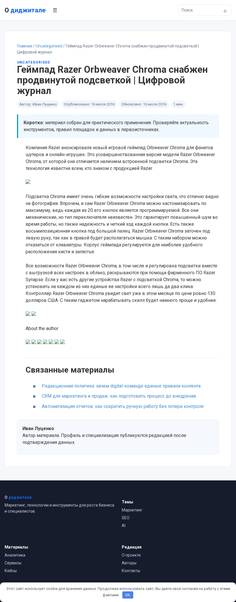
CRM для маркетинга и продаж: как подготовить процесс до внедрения (119, 396)
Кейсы (11, 570)
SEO (126, 517)
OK (127, 595)
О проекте (131, 555)
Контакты (131, 570)
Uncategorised (49, 46)
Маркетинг (132, 510)
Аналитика (15, 555)
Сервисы (13, 563)
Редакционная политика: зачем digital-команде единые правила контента (121, 386)
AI (123, 525)
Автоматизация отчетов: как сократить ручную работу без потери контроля (122, 406)
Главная (24, 46)
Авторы (129, 563)
